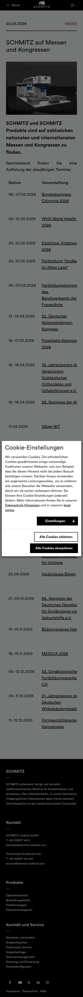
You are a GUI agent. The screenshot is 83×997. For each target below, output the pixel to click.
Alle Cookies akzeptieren (54, 548)
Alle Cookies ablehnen (56, 537)
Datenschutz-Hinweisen (22, 505)
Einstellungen (55, 521)
